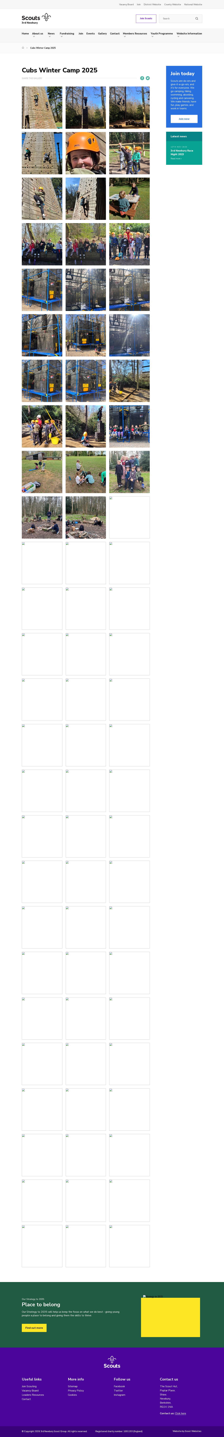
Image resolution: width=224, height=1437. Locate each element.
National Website (193, 4)
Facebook (119, 1386)
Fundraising (67, 33)
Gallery (102, 33)
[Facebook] (142, 78)
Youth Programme (162, 33)
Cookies (72, 1395)
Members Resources (135, 33)
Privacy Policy (76, 1390)
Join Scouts (146, 18)
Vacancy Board (126, 4)
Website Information (189, 33)
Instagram (119, 1395)
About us (37, 33)
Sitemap (73, 1386)
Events (90, 33)
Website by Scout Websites (187, 1431)
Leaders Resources (33, 1395)
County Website (172, 4)
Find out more (34, 1328)
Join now (184, 119)
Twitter (118, 1390)
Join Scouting (29, 1386)
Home (25, 33)
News (51, 33)
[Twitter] (148, 78)
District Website (152, 4)
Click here (180, 1413)
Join (139, 4)
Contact (115, 33)
